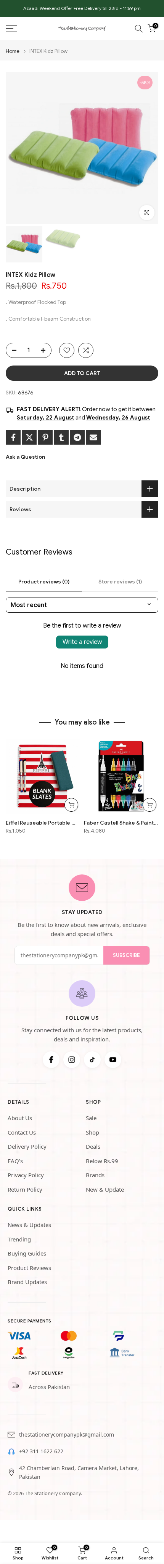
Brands (95, 1175)
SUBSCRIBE (126, 955)
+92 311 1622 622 (41, 1451)
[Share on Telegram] (77, 437)
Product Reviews (29, 1268)
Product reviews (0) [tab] (43, 581)
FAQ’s (15, 1161)
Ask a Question (25, 456)
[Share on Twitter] (29, 437)
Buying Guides (27, 1253)
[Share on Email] (93, 437)
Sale (91, 1118)
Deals (93, 1146)
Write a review (82, 642)
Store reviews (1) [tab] (120, 581)
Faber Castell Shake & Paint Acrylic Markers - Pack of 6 (121, 822)
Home (12, 51)
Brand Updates (27, 1282)
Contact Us (22, 1132)
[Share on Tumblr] (61, 437)
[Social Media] (51, 1059)
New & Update (105, 1189)
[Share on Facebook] (13, 437)
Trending (19, 1239)
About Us (20, 1118)
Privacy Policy (26, 1175)
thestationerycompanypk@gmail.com (66, 1434)
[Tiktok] (92, 1059)
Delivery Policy (27, 1146)
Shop (92, 1132)
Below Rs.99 (102, 1161)
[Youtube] (113, 1059)
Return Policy (25, 1189)
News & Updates (29, 1225)
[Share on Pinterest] (45, 437)
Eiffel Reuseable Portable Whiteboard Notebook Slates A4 (43, 822)
